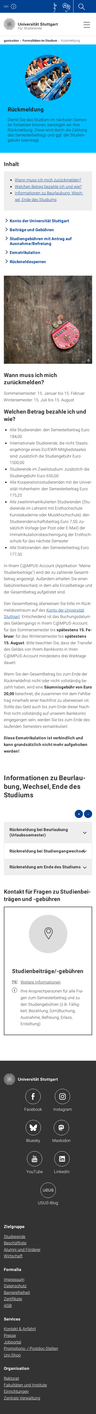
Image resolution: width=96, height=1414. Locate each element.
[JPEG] (48, 320)
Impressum (14, 1279)
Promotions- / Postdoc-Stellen (31, 1348)
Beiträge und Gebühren (32, 229)
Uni (6, 6)
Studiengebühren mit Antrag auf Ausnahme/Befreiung (41, 241)
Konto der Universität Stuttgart (39, 220)
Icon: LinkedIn (62, 1158)
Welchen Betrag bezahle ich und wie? (48, 186)
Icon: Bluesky (33, 1127)
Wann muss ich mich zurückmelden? (48, 179)
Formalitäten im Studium (40, 40)
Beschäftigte (15, 1242)
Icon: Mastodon (61, 1127)
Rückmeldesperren (28, 261)
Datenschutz (15, 1285)
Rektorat (11, 1378)
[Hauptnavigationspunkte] (86, 24)
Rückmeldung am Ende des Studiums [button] (45, 866)
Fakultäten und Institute (25, 1384)
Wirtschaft (13, 1255)
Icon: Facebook (33, 1096)
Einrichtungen (16, 1391)
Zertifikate (13, 1298)
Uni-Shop (12, 1355)
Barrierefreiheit (17, 1292)
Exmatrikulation (25, 252)
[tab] (48, 832)
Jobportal (12, 1342)
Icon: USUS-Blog (48, 1190)
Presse (10, 1335)
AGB (8, 1305)
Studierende (14, 1236)
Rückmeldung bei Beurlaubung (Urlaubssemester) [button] (38, 832)
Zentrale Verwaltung (22, 1397)
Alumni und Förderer (22, 1249)
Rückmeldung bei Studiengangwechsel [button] (47, 851)
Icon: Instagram (62, 1096)
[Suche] (81, 6)
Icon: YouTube (34, 1158)
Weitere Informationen (40, 982)
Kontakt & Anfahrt (20, 1328)
